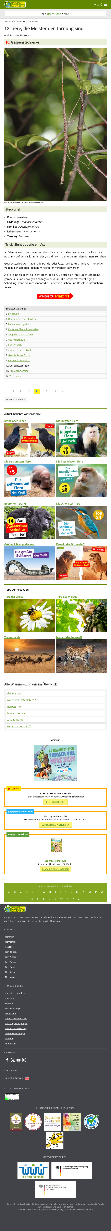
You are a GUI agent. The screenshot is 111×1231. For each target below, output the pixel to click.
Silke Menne (24, 35)
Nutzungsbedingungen (16, 1023)
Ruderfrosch (15, 345)
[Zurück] (6, 391)
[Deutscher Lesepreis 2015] (53, 1122)
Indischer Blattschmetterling (23, 329)
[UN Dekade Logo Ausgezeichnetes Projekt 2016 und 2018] (72, 1122)
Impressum (10, 1043)
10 (28, 391)
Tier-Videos (10, 962)
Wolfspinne (15, 376)
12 (45, 391)
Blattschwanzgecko (18, 324)
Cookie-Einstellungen (15, 1033)
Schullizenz (10, 1013)
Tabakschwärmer (18, 370)
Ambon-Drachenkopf (19, 350)
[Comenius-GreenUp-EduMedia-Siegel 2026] (17, 1122)
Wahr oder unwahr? (19, 726)
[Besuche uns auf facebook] (7, 1060)
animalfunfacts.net (14, 1078)
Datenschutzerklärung (16, 1028)
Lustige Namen (16, 719)
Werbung (9, 1038)
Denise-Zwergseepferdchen (23, 319)
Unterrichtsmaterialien (16, 1018)
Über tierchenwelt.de (15, 993)
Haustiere (9, 946)
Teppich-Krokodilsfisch (20, 334)
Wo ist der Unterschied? (21, 700)
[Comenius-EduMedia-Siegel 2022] (33, 1122)
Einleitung (13, 313)
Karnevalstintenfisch (19, 360)
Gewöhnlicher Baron (19, 355)
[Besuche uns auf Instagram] (24, 1060)
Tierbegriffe (14, 706)
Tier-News (10, 977)
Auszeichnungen (13, 1008)
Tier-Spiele (10, 972)
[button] (100, 4)
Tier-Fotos (10, 967)
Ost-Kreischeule (16, 339)
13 (54, 391)
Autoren (9, 1003)
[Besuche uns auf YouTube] (18, 1060)
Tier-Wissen (54, 14)
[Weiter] (62, 391)
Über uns (9, 998)
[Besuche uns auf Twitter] (13, 1060)
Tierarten (9, 936)
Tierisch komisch (17, 713)
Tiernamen (10, 941)
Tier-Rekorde (11, 951)
